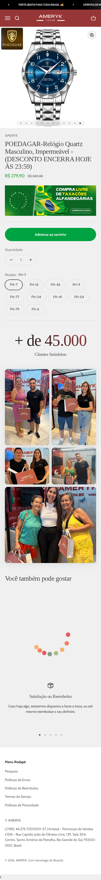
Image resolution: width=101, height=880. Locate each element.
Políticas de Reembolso (21, 788)
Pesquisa (11, 771)
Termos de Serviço (18, 796)
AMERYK (11, 135)
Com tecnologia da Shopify (45, 860)
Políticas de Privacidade (22, 805)
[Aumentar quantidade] (31, 260)
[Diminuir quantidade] (11, 260)
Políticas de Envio (17, 780)
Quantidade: (14, 250)
